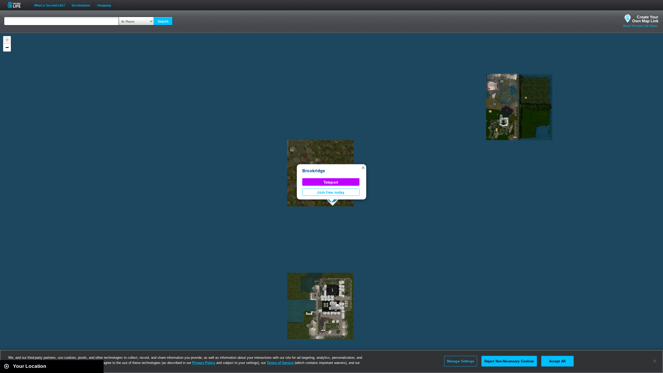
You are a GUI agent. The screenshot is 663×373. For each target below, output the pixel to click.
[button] (363, 167)
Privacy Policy (203, 363)
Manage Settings (460, 361)
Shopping (104, 5)
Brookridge (313, 171)
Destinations (81, 5)
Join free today (330, 192)
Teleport (330, 182)
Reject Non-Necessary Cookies (509, 361)
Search (163, 21)
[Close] (654, 361)
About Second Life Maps (640, 26)
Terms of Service (280, 363)
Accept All (557, 361)
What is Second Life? (49, 5)
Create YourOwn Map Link (645, 19)
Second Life (17, 4)
